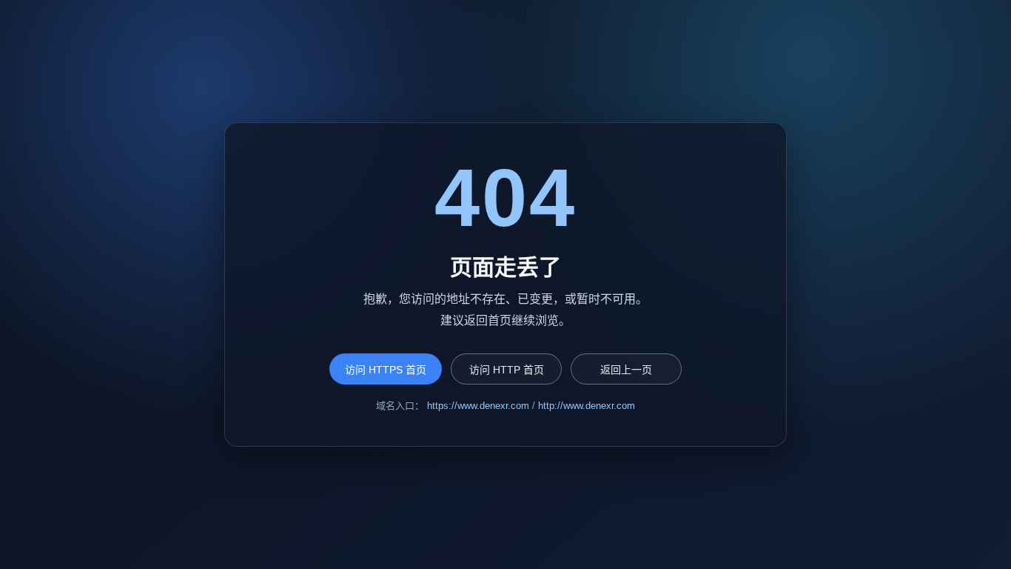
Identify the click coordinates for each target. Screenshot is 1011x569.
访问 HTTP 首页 (506, 370)
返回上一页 (626, 370)
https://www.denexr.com (478, 405)
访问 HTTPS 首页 (385, 370)
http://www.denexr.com (586, 405)
